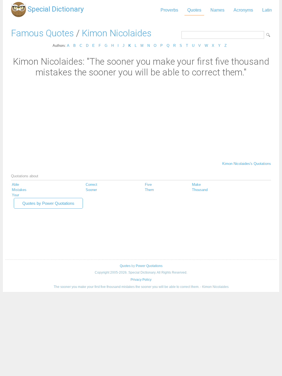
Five (148, 184)
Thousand (200, 190)
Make (196, 184)
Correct (91, 184)
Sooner (91, 190)
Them (149, 190)
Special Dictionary (56, 9)
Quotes (194, 10)
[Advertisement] (141, 118)
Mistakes (19, 190)
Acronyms (243, 10)
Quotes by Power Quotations (48, 203)
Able (15, 184)
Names (217, 10)
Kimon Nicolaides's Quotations (246, 164)
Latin (267, 10)
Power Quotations (149, 266)
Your (15, 195)
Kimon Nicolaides (116, 33)
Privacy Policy (141, 280)
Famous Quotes (42, 33)
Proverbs (169, 10)
